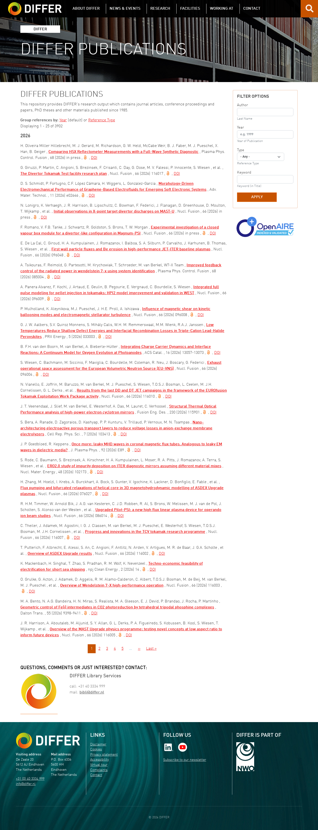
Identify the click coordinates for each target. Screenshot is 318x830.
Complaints (99, 770)
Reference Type (101, 120)
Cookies (96, 749)
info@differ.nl (26, 784)
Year (63, 120)
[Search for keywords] (310, 10)
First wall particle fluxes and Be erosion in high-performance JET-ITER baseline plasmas (130, 249)
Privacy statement (104, 754)
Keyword (244, 172)
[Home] (48, 740)
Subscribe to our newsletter (184, 760)
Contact (96, 775)
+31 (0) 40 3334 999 (30, 779)
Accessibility (99, 759)
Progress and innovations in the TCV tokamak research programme (145, 532)
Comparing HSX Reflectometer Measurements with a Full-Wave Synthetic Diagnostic (123, 152)
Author (242, 105)
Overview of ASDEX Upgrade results (60, 554)
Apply (257, 197)
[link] (168, 747)
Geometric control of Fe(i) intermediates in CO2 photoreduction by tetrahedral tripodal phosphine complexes (117, 607)
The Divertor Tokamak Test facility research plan (63, 174)
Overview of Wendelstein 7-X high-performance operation (111, 586)
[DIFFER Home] (35, 5)
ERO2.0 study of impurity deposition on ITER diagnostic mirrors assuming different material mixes (134, 466)
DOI (94, 158)
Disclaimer (98, 744)
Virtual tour (99, 765)
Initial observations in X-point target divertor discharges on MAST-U (114, 212)
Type (240, 150)
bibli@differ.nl (92, 692)
